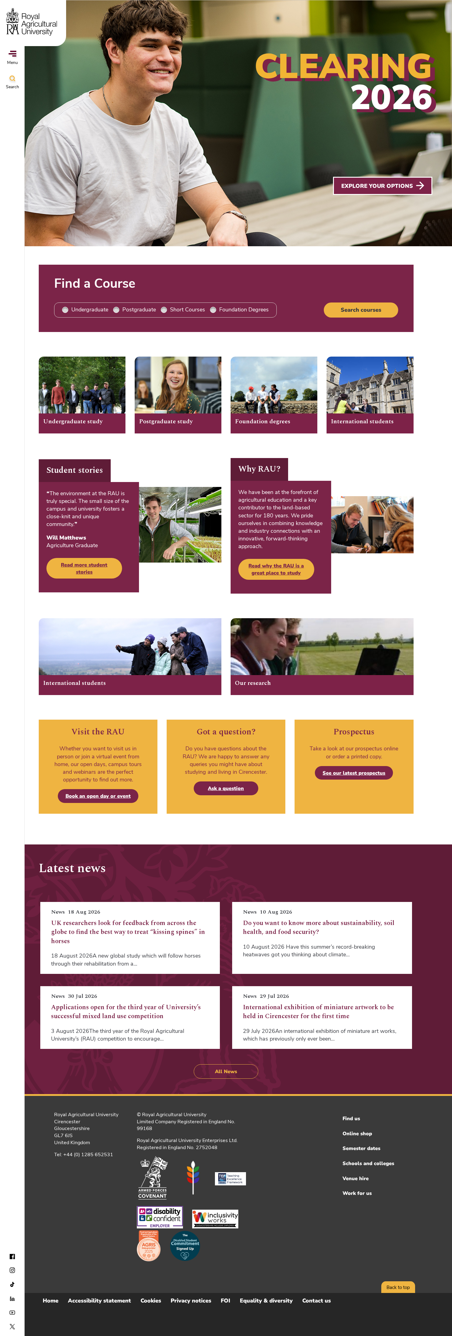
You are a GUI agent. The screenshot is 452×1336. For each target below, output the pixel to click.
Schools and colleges (368, 1163)
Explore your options (377, 186)
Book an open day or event (98, 796)
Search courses (361, 310)
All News (226, 1071)
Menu (12, 62)
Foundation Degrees (244, 309)
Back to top (398, 1287)
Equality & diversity (266, 1300)
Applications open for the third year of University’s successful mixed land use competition (126, 1011)
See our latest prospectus (354, 773)
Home (50, 1300)
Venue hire (356, 1178)
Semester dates (361, 1148)
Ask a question (226, 788)
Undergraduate (89, 309)
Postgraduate (139, 309)
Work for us (357, 1193)
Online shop (357, 1133)
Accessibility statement (99, 1300)
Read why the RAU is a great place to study (276, 569)
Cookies (151, 1300)
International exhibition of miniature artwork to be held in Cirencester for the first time (318, 1011)
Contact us (316, 1300)
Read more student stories (84, 568)
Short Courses (187, 309)
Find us (351, 1118)
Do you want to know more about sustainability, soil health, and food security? (319, 927)
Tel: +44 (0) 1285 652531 (83, 1154)
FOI (225, 1300)
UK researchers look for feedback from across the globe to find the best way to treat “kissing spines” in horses (128, 932)
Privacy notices (191, 1300)
